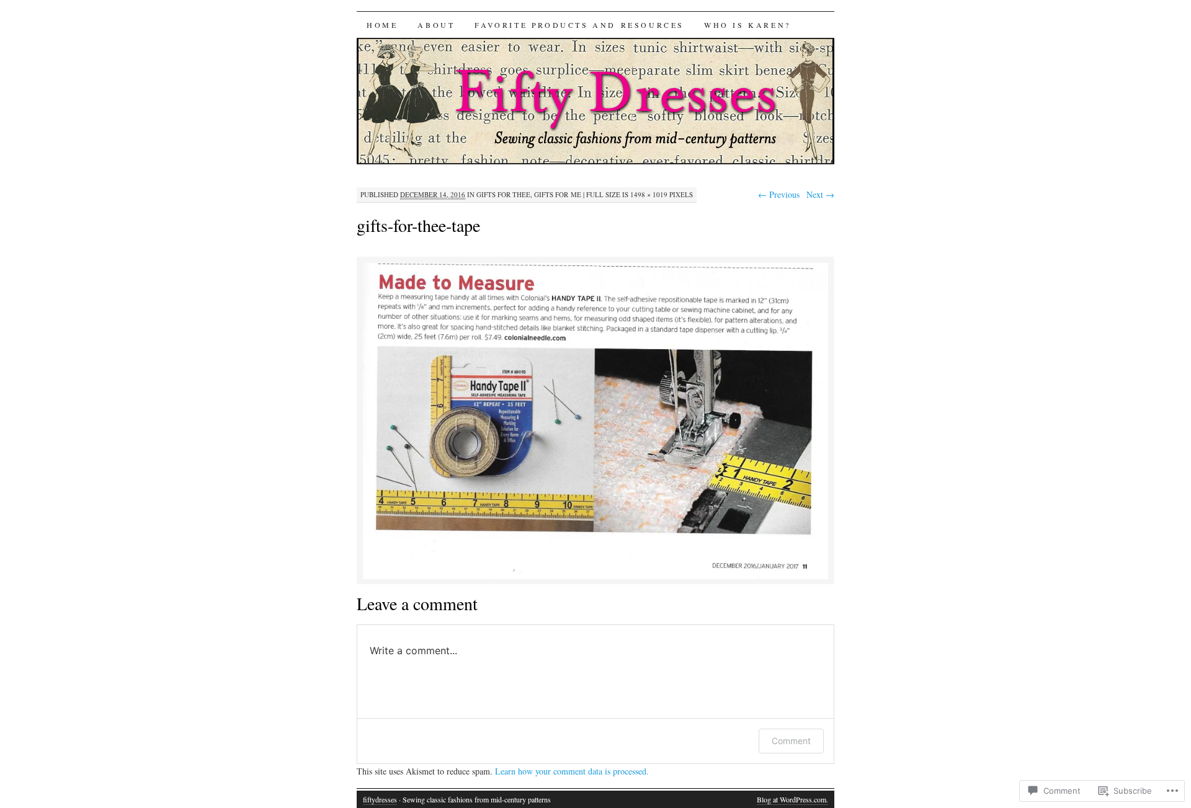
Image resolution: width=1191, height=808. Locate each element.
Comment (791, 740)
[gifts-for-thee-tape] (595, 577)
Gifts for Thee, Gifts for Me (528, 194)
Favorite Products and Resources (579, 25)
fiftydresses (380, 799)
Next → (820, 194)
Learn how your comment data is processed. (572, 771)
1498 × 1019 (648, 194)
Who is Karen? (747, 25)
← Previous (779, 194)
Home (382, 25)
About (436, 25)
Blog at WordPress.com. (792, 799)
